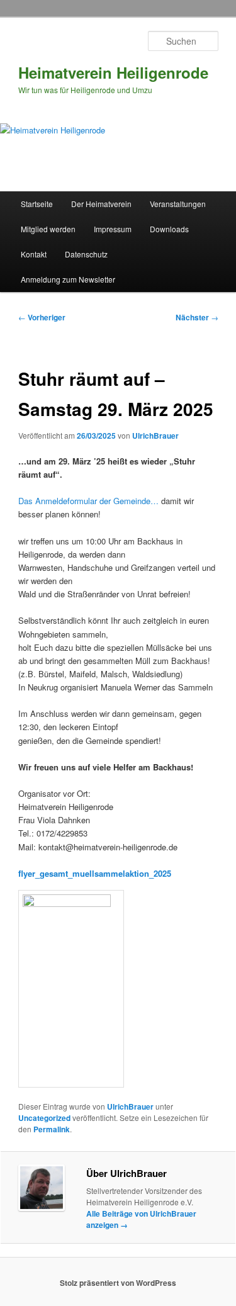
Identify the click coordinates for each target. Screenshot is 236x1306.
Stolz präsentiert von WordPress (118, 1282)
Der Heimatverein (101, 203)
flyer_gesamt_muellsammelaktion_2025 (94, 873)
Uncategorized (44, 1117)
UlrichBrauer (155, 435)
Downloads (169, 228)
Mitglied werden (48, 228)
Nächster (197, 317)
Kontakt (34, 254)
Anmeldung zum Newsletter (68, 279)
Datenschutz (86, 254)
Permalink (51, 1129)
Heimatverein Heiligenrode (113, 72)
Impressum (113, 228)
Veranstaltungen (178, 203)
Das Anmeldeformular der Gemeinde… (88, 501)
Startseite (37, 203)
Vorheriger (41, 317)
